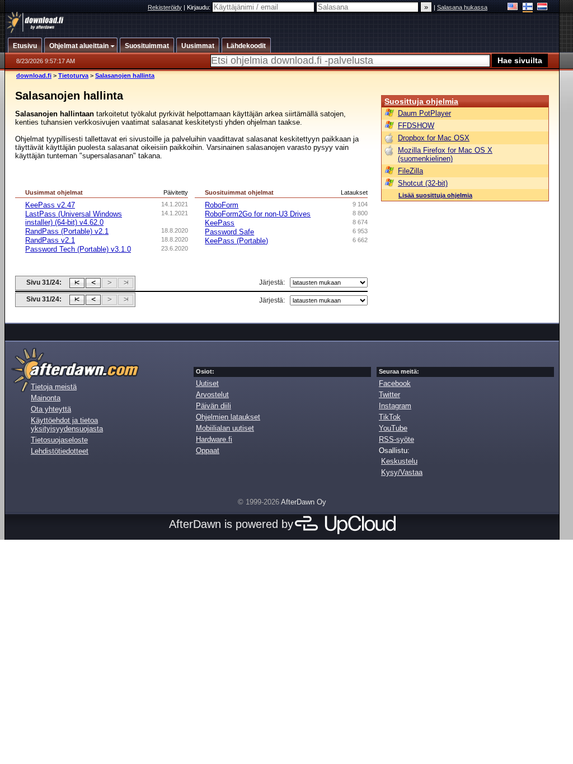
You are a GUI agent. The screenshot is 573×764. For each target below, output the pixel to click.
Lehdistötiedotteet (59, 451)
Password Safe (229, 232)
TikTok (390, 417)
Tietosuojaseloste (59, 440)
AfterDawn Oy (303, 502)
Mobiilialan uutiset (225, 428)
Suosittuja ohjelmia (421, 101)
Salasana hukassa (462, 7)
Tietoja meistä (54, 387)
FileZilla (410, 171)
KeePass (219, 223)
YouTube (393, 428)
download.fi (33, 75)
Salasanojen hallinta (124, 75)
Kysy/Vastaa (401, 472)
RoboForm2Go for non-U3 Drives (258, 214)
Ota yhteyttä (51, 409)
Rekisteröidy (165, 7)
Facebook (395, 383)
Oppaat (207, 450)
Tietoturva (73, 75)
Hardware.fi (214, 439)
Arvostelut (212, 394)
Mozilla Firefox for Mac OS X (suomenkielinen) (445, 154)
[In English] (513, 7)
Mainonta (45, 398)
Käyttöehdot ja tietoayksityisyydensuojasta (67, 424)
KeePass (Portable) (236, 241)
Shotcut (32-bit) (423, 183)
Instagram (395, 406)
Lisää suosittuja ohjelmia (435, 195)
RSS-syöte (396, 439)
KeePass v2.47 (50, 205)
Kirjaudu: (199, 7)
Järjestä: (272, 282)
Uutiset (207, 383)
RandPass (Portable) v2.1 (67, 231)
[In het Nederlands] (542, 7)
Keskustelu (399, 461)
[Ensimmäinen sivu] (76, 283)
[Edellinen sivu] (93, 283)
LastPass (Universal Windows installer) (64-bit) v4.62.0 (73, 218)
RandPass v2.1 (50, 240)
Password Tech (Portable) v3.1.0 (78, 249)
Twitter (389, 394)
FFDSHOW (416, 125)
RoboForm (221, 205)
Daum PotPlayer (424, 113)
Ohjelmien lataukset (228, 417)
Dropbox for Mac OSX (433, 138)
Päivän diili (213, 406)
